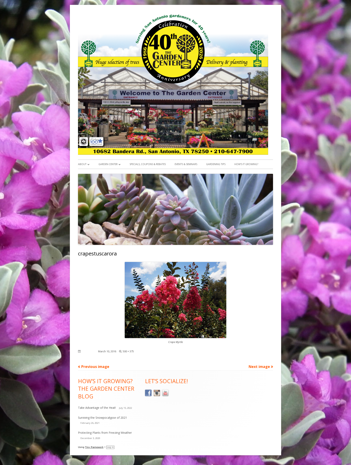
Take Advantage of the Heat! (97, 408)
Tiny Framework (94, 447)
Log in (110, 447)
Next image (259, 366)
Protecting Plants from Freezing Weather (105, 433)
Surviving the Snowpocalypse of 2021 (102, 418)
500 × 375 (128, 351)
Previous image (95, 366)
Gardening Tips (215, 164)
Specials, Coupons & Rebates (148, 164)
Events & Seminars (186, 164)
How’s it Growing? (246, 164)
